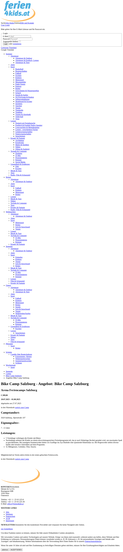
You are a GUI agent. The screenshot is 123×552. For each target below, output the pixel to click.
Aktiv (13, 65)
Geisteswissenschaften (23, 132)
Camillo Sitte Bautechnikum (21, 354)
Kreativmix (19, 143)
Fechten (18, 76)
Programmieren (21, 158)
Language (9, 48)
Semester (9, 246)
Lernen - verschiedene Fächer (26, 130)
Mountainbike (20, 82)
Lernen (13, 121)
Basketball (19, 69)
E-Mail (6, 36)
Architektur (19, 140)
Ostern (8, 285)
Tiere (12, 173)
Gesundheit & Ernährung (20, 164)
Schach (18, 93)
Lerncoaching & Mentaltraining (27, 127)
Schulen (9, 352)
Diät (17, 166)
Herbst (8, 177)
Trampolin (19, 110)
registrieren (17, 44)
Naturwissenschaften (23, 134)
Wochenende (11, 365)
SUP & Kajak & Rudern (24, 97)
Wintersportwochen (22, 359)
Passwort (6, 39)
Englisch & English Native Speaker (28, 125)
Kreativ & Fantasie (18, 138)
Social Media (20, 162)
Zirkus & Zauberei (22, 149)
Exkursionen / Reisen (23, 357)
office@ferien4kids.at (15, 504)
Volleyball (19, 117)
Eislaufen (18, 257)
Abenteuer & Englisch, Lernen (27, 60)
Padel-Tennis (20, 84)
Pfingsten (9, 344)
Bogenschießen (21, 71)
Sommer (9, 54)
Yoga (17, 119)
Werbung (9, 514)
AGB (8, 519)
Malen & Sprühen (22, 145)
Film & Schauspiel (18, 281)
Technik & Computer (19, 151)
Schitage (18, 363)
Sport (13, 67)
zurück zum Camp (22, 407)
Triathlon (18, 112)
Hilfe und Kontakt (27, 23)
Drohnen (18, 153)
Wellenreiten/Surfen (22, 313)
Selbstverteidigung (22, 99)
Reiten (17, 88)
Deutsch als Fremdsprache (25, 123)
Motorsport (19, 80)
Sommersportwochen (23, 361)
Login (5, 25)
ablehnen (5, 550)
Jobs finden (10, 23)
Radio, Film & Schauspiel (20, 175)
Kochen (18, 169)
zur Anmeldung (7, 529)
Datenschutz (10, 516)
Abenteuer (14, 56)
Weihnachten (11, 212)
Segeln (18, 307)
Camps (8, 374)
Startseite (9, 371)
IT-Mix (18, 156)
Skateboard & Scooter (23, 101)
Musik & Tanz (16, 171)
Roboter (18, 160)
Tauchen (18, 106)
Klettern (18, 78)
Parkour (18, 86)
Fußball (18, 73)
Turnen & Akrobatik (23, 114)
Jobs (7, 512)
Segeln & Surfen (21, 95)
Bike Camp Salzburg (14, 376)
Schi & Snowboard (22, 227)
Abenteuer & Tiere (22, 63)
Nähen (17, 147)
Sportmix (18, 104)
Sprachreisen (20, 136)
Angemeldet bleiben (11, 42)
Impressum (10, 521)
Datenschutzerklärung (93, 541)
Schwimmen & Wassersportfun (27, 91)
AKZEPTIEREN (16, 550)
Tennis (17, 108)
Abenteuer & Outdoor (23, 58)
